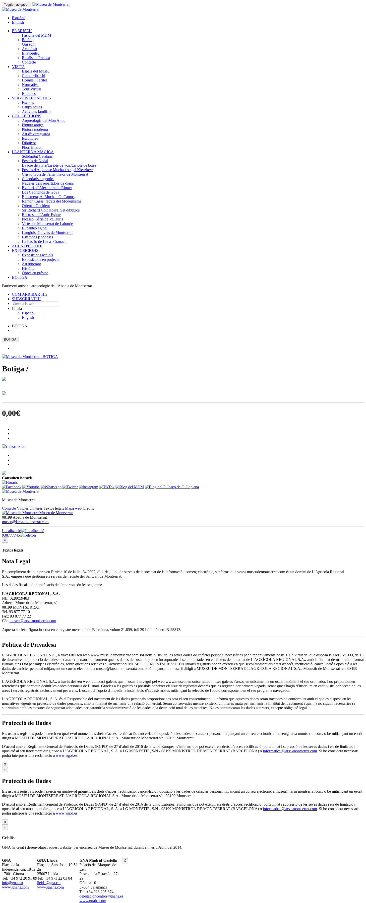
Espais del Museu (36, 71)
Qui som (28, 44)
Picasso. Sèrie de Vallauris (42, 219)
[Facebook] (11, 487)
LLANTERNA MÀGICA (33, 152)
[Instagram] (88, 487)
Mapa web (73, 508)
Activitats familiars (36, 111)
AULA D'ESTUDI (27, 246)
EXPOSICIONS (25, 250)
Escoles (28, 102)
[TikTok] (107, 487)
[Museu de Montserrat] (20, 491)
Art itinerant (31, 264)
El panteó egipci (34, 228)
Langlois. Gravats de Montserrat (47, 232)
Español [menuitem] (18, 18)
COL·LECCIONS (26, 116)
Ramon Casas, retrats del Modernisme (51, 201)
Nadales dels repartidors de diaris (48, 183)
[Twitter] (70, 487)
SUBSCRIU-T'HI (26, 299)
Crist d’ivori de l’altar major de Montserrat (55, 174)
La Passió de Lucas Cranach (44, 241)
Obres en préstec (35, 273)
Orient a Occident (36, 206)
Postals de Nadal (35, 161)
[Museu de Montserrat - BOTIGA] (30, 356)
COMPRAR (16, 447)
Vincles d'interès (30, 508)
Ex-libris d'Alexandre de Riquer (47, 188)
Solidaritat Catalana (37, 156)
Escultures (30, 138)
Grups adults (32, 107)
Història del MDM (36, 35)
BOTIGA (19, 277)
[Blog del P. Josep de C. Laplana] (172, 487)
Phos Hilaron (32, 147)
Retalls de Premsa (36, 58)
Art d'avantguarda (36, 134)
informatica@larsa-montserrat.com (290, 751)
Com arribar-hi (33, 75)
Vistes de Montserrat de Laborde (47, 223)
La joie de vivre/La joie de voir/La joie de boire (59, 165)
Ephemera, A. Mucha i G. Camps (48, 197)
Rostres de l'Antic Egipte (41, 214)
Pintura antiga (33, 125)
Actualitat (29, 49)
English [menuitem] (18, 22)
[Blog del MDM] (130, 487)
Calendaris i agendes (38, 179)
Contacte (29, 62)
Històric (28, 268)
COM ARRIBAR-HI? (29, 294)
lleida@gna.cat (49, 883)
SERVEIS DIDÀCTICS (31, 98)
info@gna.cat (12, 883)
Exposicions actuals (37, 255)
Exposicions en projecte (40, 259)
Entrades (29, 93)
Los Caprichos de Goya (40, 192)
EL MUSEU (22, 31)
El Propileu (31, 53)
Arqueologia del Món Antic (43, 120)
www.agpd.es (66, 755)
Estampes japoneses (37, 237)
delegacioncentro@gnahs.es (101, 896)
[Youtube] (31, 487)
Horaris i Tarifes (34, 80)
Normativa (30, 84)
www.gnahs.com (15, 887)
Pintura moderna (35, 129)
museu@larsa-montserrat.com (25, 522)
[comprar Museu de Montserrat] (4, 473)
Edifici (27, 40)
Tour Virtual (31, 89)
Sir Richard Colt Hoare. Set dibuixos (51, 210)
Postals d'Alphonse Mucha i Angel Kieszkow (57, 170)
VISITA (18, 67)
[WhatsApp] (51, 487)
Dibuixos (29, 143)
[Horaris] (10, 482)
